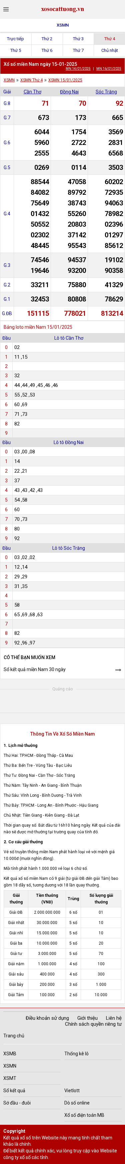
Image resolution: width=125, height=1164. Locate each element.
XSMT (9, 1078)
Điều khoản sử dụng (47, 1018)
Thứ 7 (78, 50)
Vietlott (72, 1090)
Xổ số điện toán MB (84, 1115)
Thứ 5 (15, 50)
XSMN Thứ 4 (31, 80)
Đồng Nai (69, 91)
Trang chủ (13, 1035)
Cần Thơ (32, 91)
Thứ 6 (47, 50)
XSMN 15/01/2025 (65, 80)
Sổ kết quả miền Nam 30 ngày (35, 669)
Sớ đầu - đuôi (17, 1103)
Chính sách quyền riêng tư (93, 1024)
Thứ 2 (47, 38)
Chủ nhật (109, 50)
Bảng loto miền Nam (25, 327)
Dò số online (77, 1103)
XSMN (63, 25)
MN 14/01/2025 (78, 68)
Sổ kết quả (14, 1090)
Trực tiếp (15, 38)
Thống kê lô (76, 1053)
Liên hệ (114, 1018)
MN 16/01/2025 (108, 68)
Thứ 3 (78, 38)
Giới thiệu (87, 1018)
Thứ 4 (109, 38)
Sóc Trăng (106, 91)
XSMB (9, 1053)
